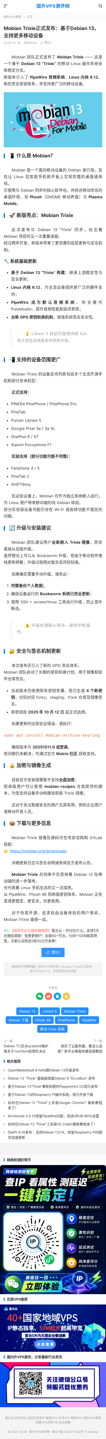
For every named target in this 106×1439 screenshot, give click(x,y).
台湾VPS (64, 1418)
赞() (45, 43)
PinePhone (66, 1020)
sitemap (92, 1432)
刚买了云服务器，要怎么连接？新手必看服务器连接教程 (79, 1048)
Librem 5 (50, 1011)
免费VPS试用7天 (46, 1422)
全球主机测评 (36, 1418)
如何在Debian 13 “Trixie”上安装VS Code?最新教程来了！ (52, 1124)
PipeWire (89, 1020)
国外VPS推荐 (12, 17)
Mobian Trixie (75, 1011)
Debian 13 (27, 1011)
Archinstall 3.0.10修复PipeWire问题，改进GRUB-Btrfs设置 (53, 1116)
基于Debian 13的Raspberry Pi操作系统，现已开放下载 (50, 1094)
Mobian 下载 (18, 1020)
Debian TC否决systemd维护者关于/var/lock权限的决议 (26, 1048)
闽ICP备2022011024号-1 (69, 1432)
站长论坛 (20, 1418)
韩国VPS (77, 1418)
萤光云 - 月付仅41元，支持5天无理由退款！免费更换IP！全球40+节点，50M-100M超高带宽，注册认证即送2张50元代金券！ (51, 935)
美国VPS (51, 1418)
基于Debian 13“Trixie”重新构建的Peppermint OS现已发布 (53, 1086)
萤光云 (9, 1418)
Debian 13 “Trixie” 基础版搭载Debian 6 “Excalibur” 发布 (51, 1078)
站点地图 (65, 1422)
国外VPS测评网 (53, 6)
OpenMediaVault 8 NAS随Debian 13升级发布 (43, 1070)
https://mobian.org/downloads (38, 850)
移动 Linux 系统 (52, 1029)
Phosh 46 (43, 1020)
